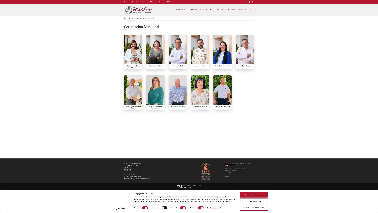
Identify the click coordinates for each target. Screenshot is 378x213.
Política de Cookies (229, 169)
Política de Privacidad (230, 170)
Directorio (162, 2)
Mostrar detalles (213, 208)
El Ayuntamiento (180, 10)
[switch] (164, 207)
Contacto (170, 2)
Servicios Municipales (200, 10)
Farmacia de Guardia (142, 2)
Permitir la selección (254, 201)
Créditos (226, 176)
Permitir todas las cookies (254, 195)
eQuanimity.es (191, 186)
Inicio (125, 18)
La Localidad (219, 10)
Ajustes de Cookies (240, 169)
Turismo (231, 10)
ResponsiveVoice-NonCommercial (233, 163)
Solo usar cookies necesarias (254, 208)
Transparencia (245, 10)
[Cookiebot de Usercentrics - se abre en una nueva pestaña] (120, 209)
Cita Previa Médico (129, 2)
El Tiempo (153, 2)
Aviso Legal (227, 172)
